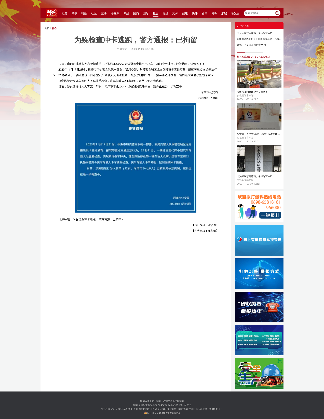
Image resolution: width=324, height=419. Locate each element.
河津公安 (122, 48)
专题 (126, 13)
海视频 (115, 13)
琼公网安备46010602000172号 (163, 413)
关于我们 (156, 400)
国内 (136, 13)
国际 (146, 13)
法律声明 (167, 400)
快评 (195, 13)
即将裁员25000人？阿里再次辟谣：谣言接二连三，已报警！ (259, 38)
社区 (94, 13)
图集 (204, 13)
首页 (47, 28)
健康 (185, 13)
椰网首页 (145, 400)
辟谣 (224, 13)
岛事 (74, 13)
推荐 (65, 13)
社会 (155, 13)
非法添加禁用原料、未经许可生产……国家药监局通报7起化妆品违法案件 (259, 33)
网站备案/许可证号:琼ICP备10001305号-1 (200, 409)
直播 (104, 13)
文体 (175, 13)
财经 (165, 13)
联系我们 (179, 400)
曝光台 (235, 13)
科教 (214, 13)
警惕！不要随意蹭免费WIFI (251, 44)
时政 (84, 13)
